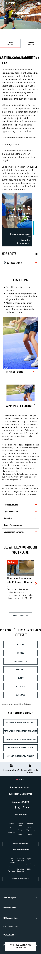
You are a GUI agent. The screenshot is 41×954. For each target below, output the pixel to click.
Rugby (20, 678)
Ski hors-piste (20, 824)
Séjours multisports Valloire (20, 722)
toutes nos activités (15, 704)
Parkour (29, 834)
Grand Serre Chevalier (12, 860)
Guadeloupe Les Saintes (20, 859)
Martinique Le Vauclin (20, 870)
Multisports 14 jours (10, 194)
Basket (20, 644)
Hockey (20, 653)
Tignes (29, 859)
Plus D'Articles (20, 615)
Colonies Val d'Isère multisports (20, 739)
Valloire (20, 865)
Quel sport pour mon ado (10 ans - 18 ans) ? (20, 562)
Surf (11, 828)
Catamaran (29, 823)
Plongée (20, 830)
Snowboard (11, 832)
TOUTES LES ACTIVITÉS (20, 844)
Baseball (20, 695)
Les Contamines (29, 864)
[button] (2, 2)
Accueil (4, 704)
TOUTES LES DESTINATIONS (20, 879)
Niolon (29, 869)
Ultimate (20, 686)
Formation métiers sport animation (20, 731)
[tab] (10, 43)
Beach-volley (20, 661)
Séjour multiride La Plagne (20, 756)
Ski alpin (11, 823)
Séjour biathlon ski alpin (20, 747)
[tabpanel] (20, 151)
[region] (20, 15)
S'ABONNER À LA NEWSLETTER (20, 794)
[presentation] (35, 830)
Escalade (20, 834)
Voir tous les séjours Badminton (20, 946)
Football (20, 669)
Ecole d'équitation (29, 829)
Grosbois (11, 867)
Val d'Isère (11, 871)
